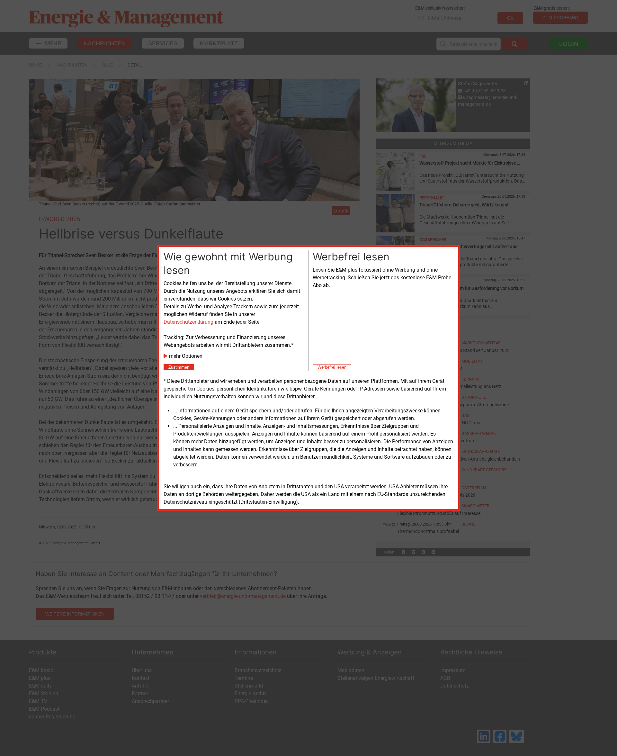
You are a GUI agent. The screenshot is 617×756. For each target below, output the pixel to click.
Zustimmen (179, 367)
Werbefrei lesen (332, 367)
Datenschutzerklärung (188, 322)
